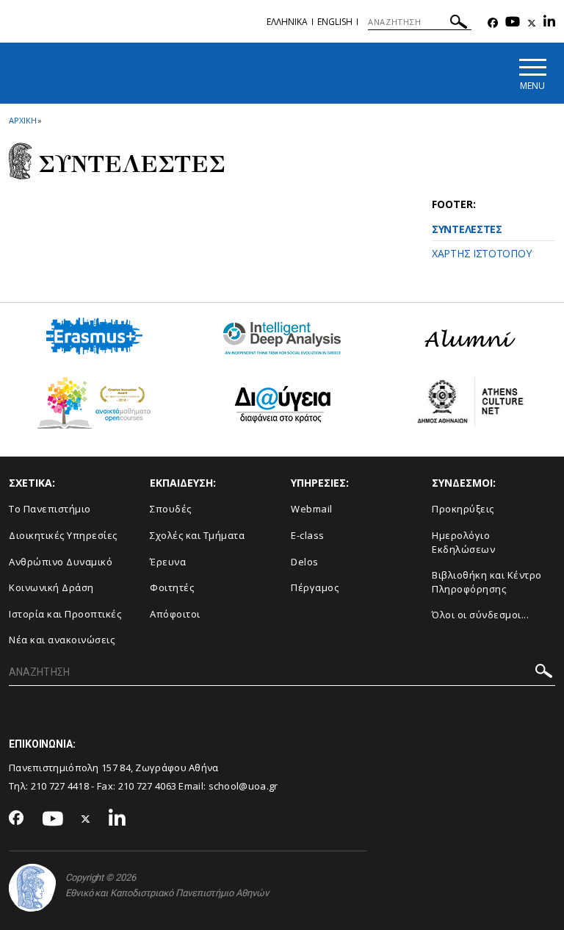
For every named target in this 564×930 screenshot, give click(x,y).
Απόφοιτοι (175, 613)
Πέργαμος (315, 587)
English (334, 21)
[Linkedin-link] (549, 23)
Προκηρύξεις (463, 508)
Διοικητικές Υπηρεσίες (63, 535)
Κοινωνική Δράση (51, 587)
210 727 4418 (60, 786)
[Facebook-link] (493, 23)
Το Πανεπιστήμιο (50, 508)
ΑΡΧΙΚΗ (22, 120)
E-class (308, 535)
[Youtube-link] (512, 23)
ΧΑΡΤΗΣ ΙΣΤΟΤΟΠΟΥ (481, 253)
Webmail (312, 508)
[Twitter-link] (531, 23)
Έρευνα (168, 561)
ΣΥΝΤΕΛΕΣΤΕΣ (467, 229)
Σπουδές (171, 508)
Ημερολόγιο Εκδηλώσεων (463, 542)
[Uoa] (32, 888)
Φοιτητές (172, 587)
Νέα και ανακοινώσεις (62, 639)
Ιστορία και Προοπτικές (65, 613)
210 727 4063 (147, 786)
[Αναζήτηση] (458, 24)
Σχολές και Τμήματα (197, 535)
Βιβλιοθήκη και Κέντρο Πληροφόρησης (487, 581)
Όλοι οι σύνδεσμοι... (480, 614)
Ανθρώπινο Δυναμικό (60, 561)
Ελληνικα (287, 21)
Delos (305, 561)
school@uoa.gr (243, 786)
